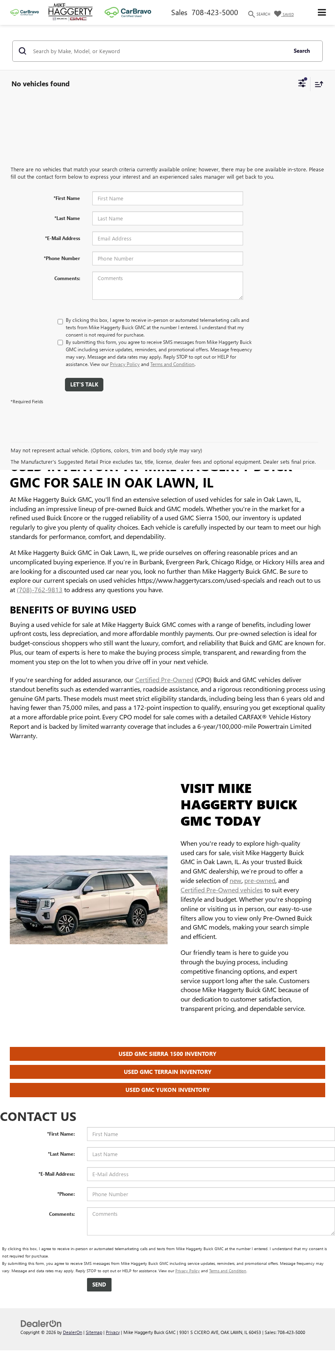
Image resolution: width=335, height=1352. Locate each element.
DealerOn (72, 1332)
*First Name (67, 198)
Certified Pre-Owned (164, 679)
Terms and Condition (172, 364)
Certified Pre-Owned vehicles (222, 889)
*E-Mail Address (62, 238)
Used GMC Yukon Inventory (167, 1090)
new (235, 880)
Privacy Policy (125, 364)
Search (302, 50)
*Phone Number (62, 258)
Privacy (113, 1332)
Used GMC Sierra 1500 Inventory (167, 1054)
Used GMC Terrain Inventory (168, 1072)
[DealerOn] (41, 1322)
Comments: (67, 278)
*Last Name (67, 218)
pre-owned (259, 880)
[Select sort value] (317, 84)
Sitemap (94, 1332)
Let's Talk (84, 384)
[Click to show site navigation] (322, 12)
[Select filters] (302, 84)
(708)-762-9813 (40, 589)
